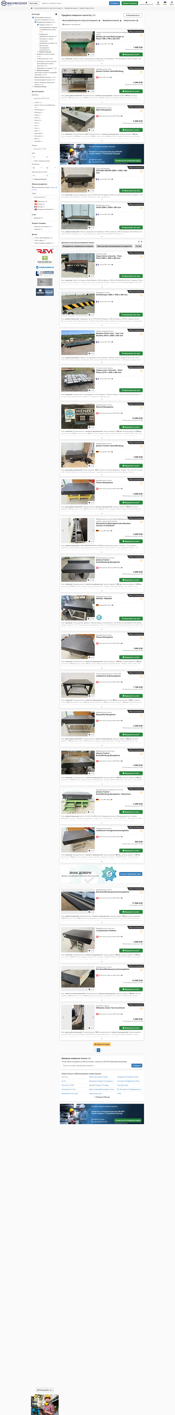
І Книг (119, 1093)
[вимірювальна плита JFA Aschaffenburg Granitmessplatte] (78, 901)
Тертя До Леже (122, 1085)
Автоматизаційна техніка (45, 80)
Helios (38, 115)
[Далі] (93, 43)
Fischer (38, 102)
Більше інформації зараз (131, 874)
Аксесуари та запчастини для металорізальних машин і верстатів (46, 63)
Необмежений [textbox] (40, 197)
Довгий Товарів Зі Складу (99, 1085)
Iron (37, 125)
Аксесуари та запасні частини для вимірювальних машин (48, 41)
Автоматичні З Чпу (68, 1089)
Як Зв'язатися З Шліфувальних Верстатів (132, 1089)
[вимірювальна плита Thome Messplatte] (78, 491)
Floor (37, 123)
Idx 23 (63, 1081)
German (64, 1077)
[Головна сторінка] (31, 8)
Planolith (38, 141)
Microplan (39, 136)
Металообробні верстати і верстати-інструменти (44, 18)
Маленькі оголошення (43, 226)
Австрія (41, 204)
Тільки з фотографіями (43, 238)
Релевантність (133, 15)
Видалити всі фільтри (72, 24)
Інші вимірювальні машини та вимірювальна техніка (48, 29)
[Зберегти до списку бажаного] (141, 35)
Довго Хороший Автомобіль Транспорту (104, 1089)
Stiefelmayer (40, 110)
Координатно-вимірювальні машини (48, 35)
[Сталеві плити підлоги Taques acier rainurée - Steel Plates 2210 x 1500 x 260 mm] (78, 379)
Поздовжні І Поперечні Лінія (127, 1077)
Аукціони (38, 229)
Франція (41, 207)
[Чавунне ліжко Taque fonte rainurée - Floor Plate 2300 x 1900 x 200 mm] (78, 265)
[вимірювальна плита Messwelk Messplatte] (78, 723)
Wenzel (38, 120)
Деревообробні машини (45, 77)
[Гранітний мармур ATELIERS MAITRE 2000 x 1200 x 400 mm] (78, 179)
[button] (172, 3)
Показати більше (103, 1097)
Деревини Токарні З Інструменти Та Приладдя (106, 1081)
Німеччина (42, 201)
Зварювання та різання (47, 68)
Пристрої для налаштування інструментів (44, 48)
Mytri (37, 139)
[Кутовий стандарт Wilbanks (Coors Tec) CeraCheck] (78, 1017)
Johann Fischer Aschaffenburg (45, 106)
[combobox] (44, 197)
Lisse (37, 128)
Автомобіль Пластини (69, 1093)
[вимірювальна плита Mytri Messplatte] (78, 119)
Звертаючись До (95, 1093)
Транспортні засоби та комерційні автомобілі (46, 74)
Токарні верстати (45, 59)
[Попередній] (63, 43)
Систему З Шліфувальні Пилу (128, 1081)
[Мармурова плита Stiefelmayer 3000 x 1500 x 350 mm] (78, 303)
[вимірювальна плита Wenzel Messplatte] (78, 416)
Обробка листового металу (46, 55)
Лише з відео (40, 240)
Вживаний (38, 218)
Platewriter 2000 (67, 1085)
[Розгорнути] (102, 63)
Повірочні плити (46, 25)
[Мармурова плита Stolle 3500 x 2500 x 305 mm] (78, 216)
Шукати (115, 3)
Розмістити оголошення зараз (128, 161)
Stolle (37, 118)
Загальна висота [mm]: (39, 172)
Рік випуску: (36, 164)
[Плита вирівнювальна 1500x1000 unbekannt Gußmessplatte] (78, 685)
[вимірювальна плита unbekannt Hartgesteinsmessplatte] (78, 839)
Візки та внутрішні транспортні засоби (44, 83)
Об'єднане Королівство (46, 209)
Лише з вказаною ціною (42, 161)
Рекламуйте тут (45, 1390)
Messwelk (39, 133)
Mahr (37, 131)
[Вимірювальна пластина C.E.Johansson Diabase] (78, 939)
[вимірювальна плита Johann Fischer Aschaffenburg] (78, 80)
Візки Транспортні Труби (98, 1077)
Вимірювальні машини (46, 22)
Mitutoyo (38, 112)
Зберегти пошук (102, 1044)
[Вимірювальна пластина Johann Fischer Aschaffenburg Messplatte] (78, 569)
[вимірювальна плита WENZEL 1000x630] (78, 607)
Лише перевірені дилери (44, 243)
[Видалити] (99, 20)
